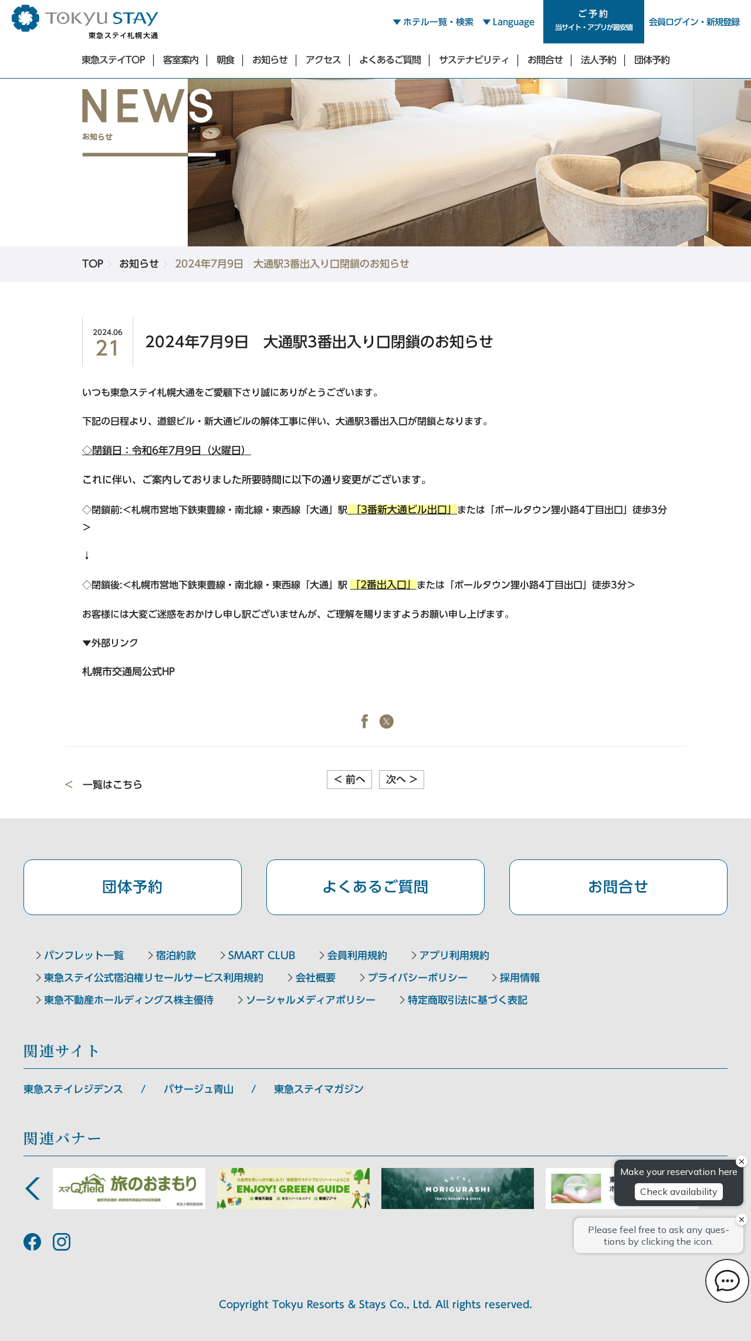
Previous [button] (32, 1188)
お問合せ (545, 60)
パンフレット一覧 (84, 955)
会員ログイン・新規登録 (694, 22)
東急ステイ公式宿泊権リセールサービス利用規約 (153, 978)
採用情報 (520, 978)
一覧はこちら (113, 785)
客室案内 (180, 60)
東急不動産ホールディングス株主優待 (129, 1000)
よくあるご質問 (390, 60)
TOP (92, 264)
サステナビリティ (474, 60)
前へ (350, 779)
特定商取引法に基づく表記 (467, 1000)
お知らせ (269, 60)
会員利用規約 (357, 955)
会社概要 (316, 978)
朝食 (225, 60)
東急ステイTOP (113, 60)
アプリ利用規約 (454, 955)
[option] (129, 1188)
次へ (402, 779)
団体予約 (651, 60)
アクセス (323, 60)
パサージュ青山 (199, 1089)
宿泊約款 (176, 955)
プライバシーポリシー (418, 978)
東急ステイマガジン (319, 1089)
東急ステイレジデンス (73, 1089)
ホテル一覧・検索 (438, 22)
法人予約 (598, 60)
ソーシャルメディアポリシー (311, 1000)
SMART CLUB (261, 955)
